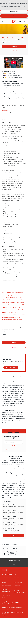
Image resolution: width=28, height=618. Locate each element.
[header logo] (14, 21)
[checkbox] (14, 50)
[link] (7, 449)
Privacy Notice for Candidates (9, 544)
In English (4, 331)
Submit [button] (13, 445)
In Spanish (4, 334)
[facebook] (3, 602)
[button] (2, 21)
